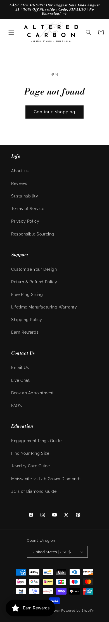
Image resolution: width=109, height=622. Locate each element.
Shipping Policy (26, 319)
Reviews (19, 183)
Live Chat (20, 380)
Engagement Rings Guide (36, 441)
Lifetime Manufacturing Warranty (44, 307)
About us (20, 171)
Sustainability (24, 196)
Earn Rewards (25, 332)
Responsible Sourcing (32, 234)
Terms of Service (27, 208)
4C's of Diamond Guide (34, 491)
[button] (11, 32)
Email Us (20, 367)
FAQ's (16, 405)
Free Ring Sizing (27, 294)
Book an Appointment (32, 393)
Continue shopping (54, 111)
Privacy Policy (25, 221)
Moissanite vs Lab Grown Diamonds (46, 479)
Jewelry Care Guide (30, 466)
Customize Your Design (34, 269)
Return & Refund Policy (34, 282)
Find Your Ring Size (30, 453)
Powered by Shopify (77, 610)
